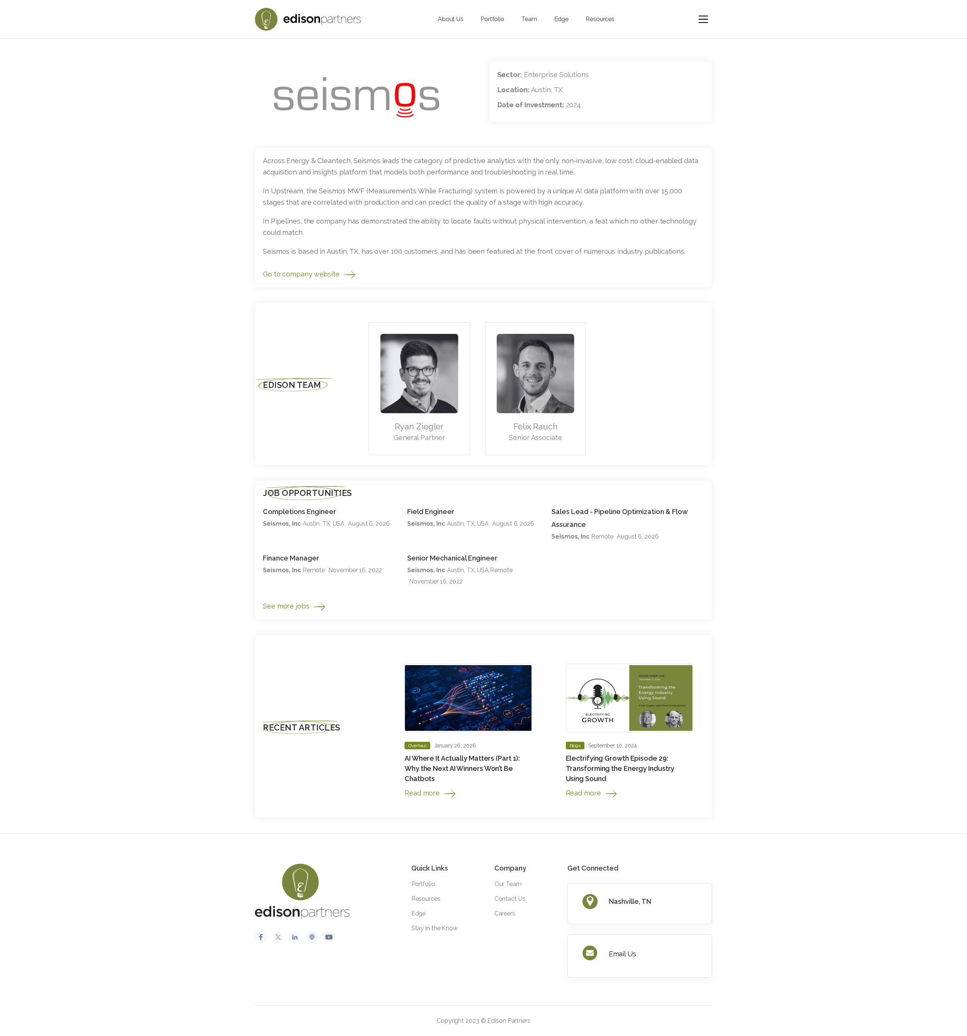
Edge (561, 19)
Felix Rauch (535, 426)
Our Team (508, 884)
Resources (600, 19)
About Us (450, 19)
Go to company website (302, 274)
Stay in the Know (434, 928)
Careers (504, 913)
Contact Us (509, 898)
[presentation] (683, 309)
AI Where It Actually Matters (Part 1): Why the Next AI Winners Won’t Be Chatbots (462, 768)
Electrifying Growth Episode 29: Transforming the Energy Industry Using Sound (620, 768)
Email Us (622, 954)
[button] (703, 19)
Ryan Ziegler (419, 426)
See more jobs (287, 606)
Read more (423, 793)
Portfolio (492, 19)
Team (529, 19)
